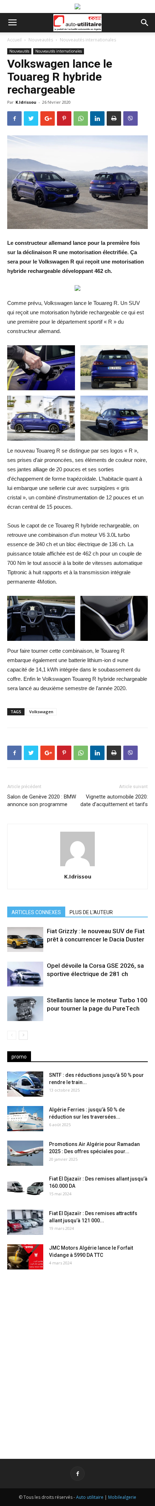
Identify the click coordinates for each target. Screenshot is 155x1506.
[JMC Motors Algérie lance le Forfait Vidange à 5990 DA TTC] (25, 1256)
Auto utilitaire (89, 1497)
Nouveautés (40, 40)
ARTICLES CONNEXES (36, 912)
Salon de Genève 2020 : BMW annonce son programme (41, 801)
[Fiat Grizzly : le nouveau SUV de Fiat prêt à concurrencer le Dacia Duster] (25, 939)
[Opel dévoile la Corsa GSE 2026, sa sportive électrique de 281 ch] (25, 974)
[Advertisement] (77, 1358)
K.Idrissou (25, 102)
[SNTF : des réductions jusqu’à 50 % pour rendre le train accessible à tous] (25, 1084)
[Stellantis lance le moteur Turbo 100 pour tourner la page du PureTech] (25, 1008)
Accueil (14, 40)
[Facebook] (77, 1473)
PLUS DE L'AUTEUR (91, 912)
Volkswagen (41, 711)
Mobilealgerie (122, 1497)
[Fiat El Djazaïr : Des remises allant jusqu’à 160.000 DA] (25, 1187)
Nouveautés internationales (88, 40)
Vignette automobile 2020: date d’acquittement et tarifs (114, 801)
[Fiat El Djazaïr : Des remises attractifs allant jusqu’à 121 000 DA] (25, 1222)
